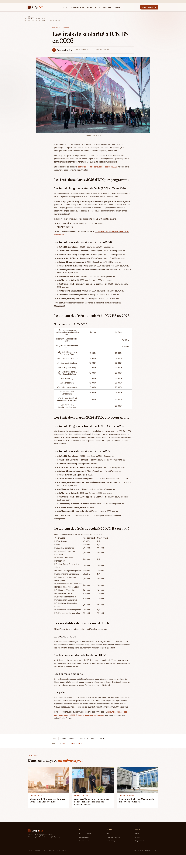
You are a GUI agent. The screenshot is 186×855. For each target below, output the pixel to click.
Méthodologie (111, 841)
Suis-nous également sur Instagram (90, 715)
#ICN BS (103, 738)
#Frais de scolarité (88, 738)
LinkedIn (73, 743)
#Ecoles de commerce (68, 738)
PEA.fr (137, 834)
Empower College (140, 841)
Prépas (97, 7)
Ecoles (89, 7)
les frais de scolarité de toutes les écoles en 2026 (97, 167)
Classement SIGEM (77, 7)
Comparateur (107, 7)
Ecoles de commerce (35, 18)
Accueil (65, 7)
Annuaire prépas (84, 837)
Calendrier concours (113, 837)
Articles (118, 7)
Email (80, 743)
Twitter (65, 743)
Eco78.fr (137, 837)
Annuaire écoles (84, 841)
